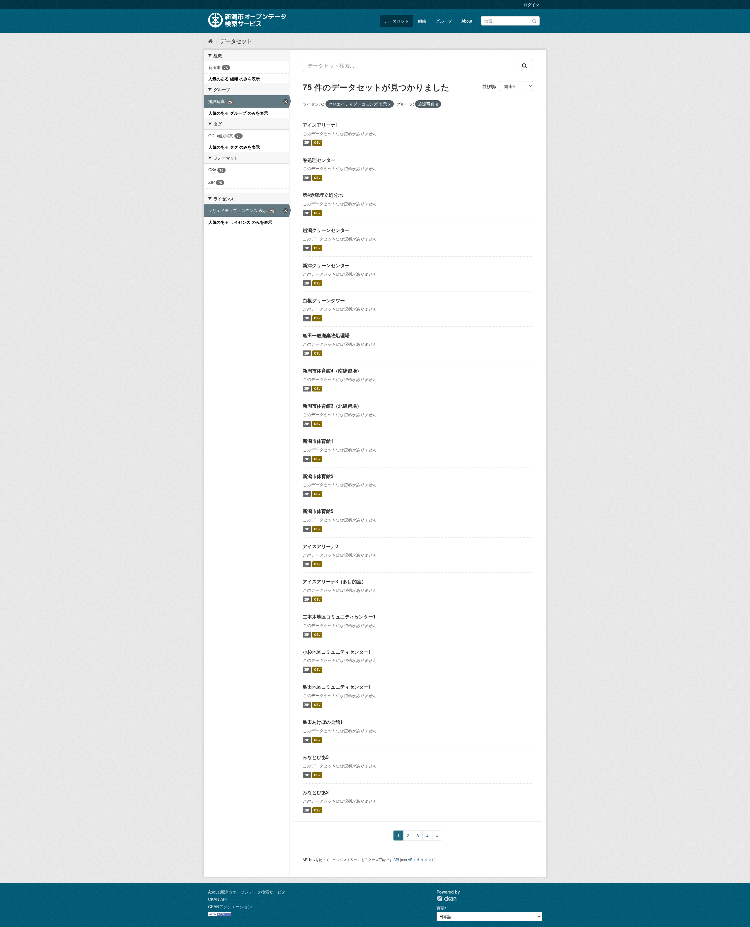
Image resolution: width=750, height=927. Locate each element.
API (396, 859)
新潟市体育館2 (318, 476)
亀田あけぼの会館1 (323, 721)
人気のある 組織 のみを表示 (234, 79)
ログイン (531, 4)
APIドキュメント (421, 859)
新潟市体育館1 (318, 441)
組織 (422, 21)
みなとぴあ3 (316, 792)
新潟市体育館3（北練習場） (332, 405)
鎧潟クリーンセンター (326, 230)
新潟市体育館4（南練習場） (332, 370)
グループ (444, 21)
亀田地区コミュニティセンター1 (337, 686)
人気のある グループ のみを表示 (238, 113)
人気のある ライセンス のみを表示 (240, 222)
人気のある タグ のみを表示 (234, 147)
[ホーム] (210, 41)
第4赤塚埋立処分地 (323, 194)
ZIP (306, 142)
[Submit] (534, 20)
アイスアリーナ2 (320, 546)
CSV (317, 142)
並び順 (489, 86)
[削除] (389, 104)
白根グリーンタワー (324, 300)
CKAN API (217, 899)
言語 (441, 907)
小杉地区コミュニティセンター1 (337, 651)
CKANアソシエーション (230, 906)
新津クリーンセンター (326, 265)
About (466, 21)
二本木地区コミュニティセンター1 (339, 616)
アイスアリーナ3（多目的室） (334, 581)
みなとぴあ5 (316, 757)
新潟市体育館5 (318, 511)
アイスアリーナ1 (320, 124)
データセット (396, 21)
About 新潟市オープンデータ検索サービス (247, 892)
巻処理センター (319, 160)
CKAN (446, 898)
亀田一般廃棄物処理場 (326, 335)
